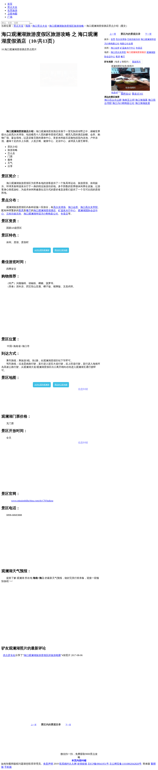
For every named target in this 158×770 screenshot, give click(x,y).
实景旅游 (12, 10)
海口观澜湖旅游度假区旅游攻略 (66, 26)
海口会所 (73, 207)
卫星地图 (12, 13)
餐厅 (28, 210)
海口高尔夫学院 (89, 207)
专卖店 (64, 213)
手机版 (8, 767)
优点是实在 (9, 655)
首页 (9, 4)
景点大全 (12, 7)
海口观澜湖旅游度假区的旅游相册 (42, 655)
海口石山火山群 (113, 100)
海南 (27, 26)
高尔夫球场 (59, 207)
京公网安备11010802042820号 (125, 763)
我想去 (126, 93)
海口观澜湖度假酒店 (44, 210)
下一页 (68, 725)
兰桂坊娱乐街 (13, 213)
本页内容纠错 (79, 760)
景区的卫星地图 (60, 250)
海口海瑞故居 (142, 103)
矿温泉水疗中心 (66, 210)
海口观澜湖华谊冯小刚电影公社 (41, 213)
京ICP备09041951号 (98, 763)
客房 (21, 210)
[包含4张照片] (130, 79)
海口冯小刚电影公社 (123, 103)
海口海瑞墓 (141, 100)
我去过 (137, 93)
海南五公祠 (128, 100)
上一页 (33, 725)
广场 (9, 17)
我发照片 (136, 62)
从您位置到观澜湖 (41, 250)
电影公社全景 (126, 44)
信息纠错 (83, 389)
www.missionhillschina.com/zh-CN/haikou (32, 500)
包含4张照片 (117, 92)
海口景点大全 (39, 26)
